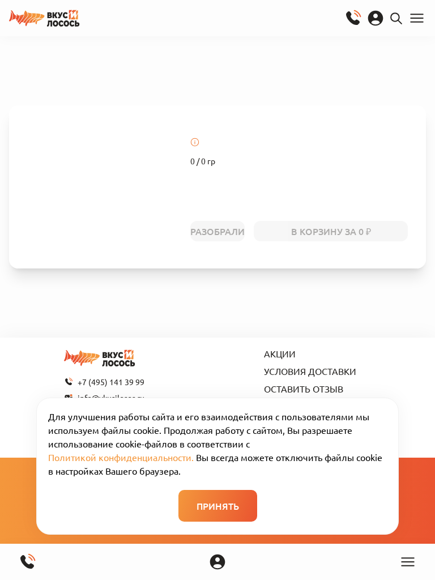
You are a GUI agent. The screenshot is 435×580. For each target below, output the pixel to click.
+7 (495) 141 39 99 (111, 382)
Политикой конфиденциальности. (121, 457)
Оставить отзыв (303, 388)
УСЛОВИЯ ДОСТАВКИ (310, 371)
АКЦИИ (280, 353)
